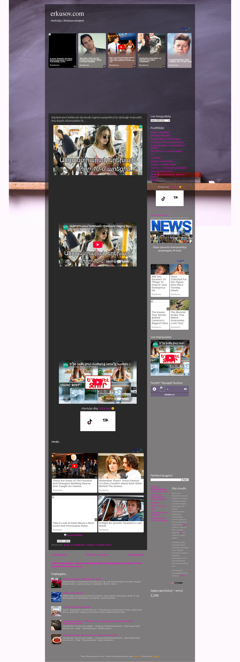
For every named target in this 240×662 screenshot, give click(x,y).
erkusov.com (67, 13)
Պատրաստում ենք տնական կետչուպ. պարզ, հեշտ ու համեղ (90, 635)
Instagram (155, 503)
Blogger (155, 656)
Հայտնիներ (156, 158)
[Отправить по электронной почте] (58, 541)
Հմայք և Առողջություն (160, 132)
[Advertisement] (120, 89)
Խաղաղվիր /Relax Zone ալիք (159, 514)
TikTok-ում (104, 408)
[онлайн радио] (169, 395)
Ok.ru (153, 509)
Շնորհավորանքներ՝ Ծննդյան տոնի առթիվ (82, 579)
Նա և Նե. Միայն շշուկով (162, 171)
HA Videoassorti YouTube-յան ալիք (159, 519)
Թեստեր (154, 180)
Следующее (58, 554)
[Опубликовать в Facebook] (66, 541)
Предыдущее (136, 554)
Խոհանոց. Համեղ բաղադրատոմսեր (167, 142)
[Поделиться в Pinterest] (69, 541)
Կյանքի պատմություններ (74, 545)
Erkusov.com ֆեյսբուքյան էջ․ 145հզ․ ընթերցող (158, 497)
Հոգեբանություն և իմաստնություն (165, 139)
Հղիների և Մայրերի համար (98, 545)
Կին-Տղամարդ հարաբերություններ (166, 151)
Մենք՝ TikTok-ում (158, 506)
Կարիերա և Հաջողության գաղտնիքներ (168, 168)
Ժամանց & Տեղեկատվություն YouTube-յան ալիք (159, 489)
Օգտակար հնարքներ (160, 135)
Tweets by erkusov (159, 215)
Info (152, 154)
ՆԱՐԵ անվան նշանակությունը (76, 607)
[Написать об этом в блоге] (61, 541)
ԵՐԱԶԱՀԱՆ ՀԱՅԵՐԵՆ (73, 593)
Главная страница (97, 554)
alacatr (137, 656)
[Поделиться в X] (63, 541)
